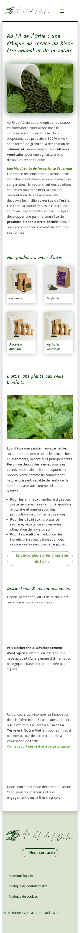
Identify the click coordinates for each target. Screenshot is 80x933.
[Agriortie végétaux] (58, 326)
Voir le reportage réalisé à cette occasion (38, 746)
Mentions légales (21, 875)
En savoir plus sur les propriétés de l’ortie (42, 558)
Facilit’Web (51, 912)
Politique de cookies (23, 896)
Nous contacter (42, 852)
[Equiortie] (21, 280)
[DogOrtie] (58, 280)
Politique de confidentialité (28, 886)
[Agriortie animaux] (21, 326)
